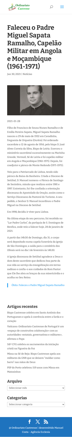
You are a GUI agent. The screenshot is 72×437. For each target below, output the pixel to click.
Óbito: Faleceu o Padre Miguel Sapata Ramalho (38, 285)
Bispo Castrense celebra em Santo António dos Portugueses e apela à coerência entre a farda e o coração (35, 317)
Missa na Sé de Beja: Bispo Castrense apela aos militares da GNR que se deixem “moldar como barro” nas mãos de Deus (33, 358)
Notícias (27, 74)
